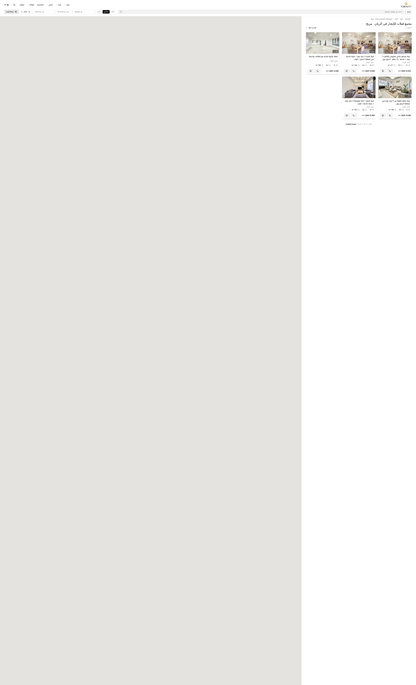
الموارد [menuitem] (22, 5)
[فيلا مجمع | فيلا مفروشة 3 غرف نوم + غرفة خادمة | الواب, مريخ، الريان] (358, 97)
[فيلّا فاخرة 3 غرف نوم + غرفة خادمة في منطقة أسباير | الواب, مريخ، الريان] (358, 53)
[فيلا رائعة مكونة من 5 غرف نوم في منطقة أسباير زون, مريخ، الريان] (395, 97)
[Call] (390, 71)
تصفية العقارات (351, 124)
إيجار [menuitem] (67, 5)
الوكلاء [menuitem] (31, 5)
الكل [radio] (112, 11)
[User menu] (13, 5)
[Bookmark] (409, 34)
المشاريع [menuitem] (40, 5)
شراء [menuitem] (59, 5)
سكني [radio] (106, 11)
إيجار (401, 19)
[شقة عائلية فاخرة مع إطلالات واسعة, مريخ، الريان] (322, 53)
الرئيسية (407, 19)
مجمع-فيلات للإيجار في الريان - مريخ (381, 19)
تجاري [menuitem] (51, 5)
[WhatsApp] (383, 71)
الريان (396, 19)
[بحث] (121, 12)
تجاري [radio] (99, 11)
